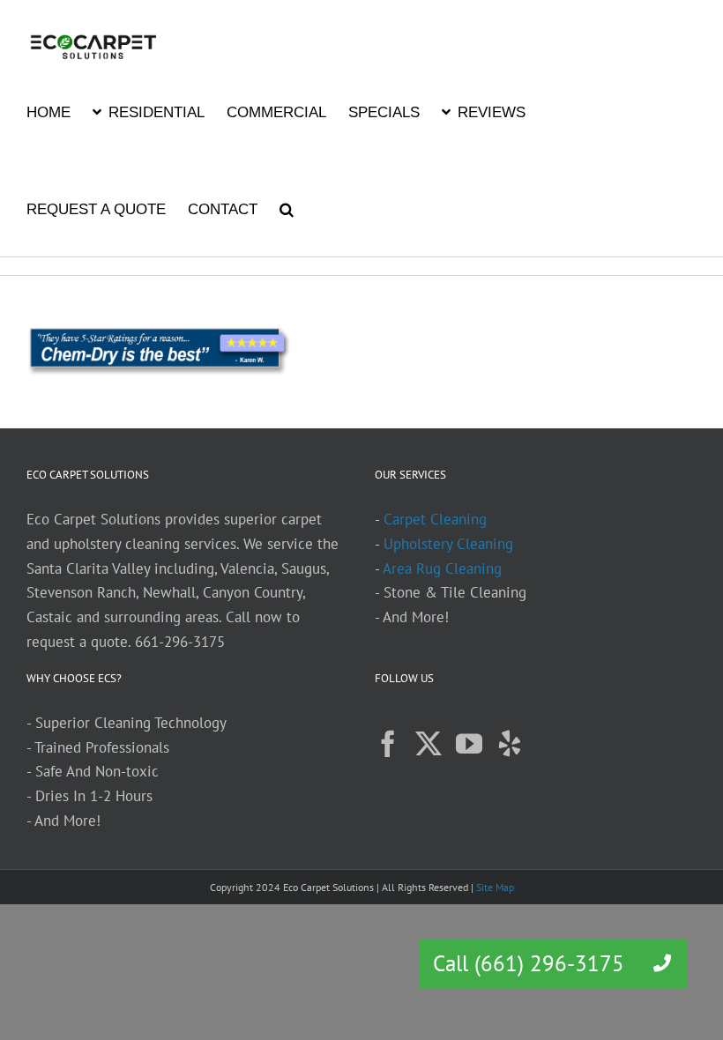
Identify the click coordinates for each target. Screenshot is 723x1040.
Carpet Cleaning (435, 519)
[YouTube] (469, 744)
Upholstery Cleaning (448, 543)
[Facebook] (388, 744)
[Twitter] (428, 744)
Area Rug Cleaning (442, 568)
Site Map (495, 887)
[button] (287, 208)
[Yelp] (509, 744)
